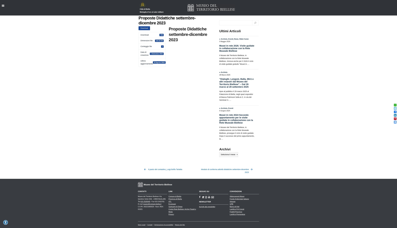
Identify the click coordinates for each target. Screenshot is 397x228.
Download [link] (144, 28)
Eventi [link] (230, 39)
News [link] (236, 39)
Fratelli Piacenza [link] (236, 212)
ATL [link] (170, 201)
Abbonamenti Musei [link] (237, 196)
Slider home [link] (244, 39)
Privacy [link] (171, 214)
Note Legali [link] (141, 225)
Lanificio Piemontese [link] (237, 214)
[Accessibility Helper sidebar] (5, 222)
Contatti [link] (149, 225)
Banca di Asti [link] (234, 207)
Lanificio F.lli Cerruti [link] (237, 209)
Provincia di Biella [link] (175, 199)
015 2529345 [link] (145, 201)
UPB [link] (231, 204)
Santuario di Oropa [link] (175, 207)
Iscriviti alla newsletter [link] (207, 207)
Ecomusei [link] (172, 204)
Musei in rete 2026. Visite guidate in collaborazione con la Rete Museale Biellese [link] (236, 48)
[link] (395, 105)
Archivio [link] (224, 39)
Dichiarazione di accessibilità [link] (163, 225)
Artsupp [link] (232, 201)
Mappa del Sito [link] (180, 225)
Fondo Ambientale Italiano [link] (239, 199)
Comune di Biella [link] (175, 196)
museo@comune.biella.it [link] (152, 204)
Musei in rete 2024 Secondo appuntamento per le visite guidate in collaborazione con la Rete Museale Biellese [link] (236, 119)
